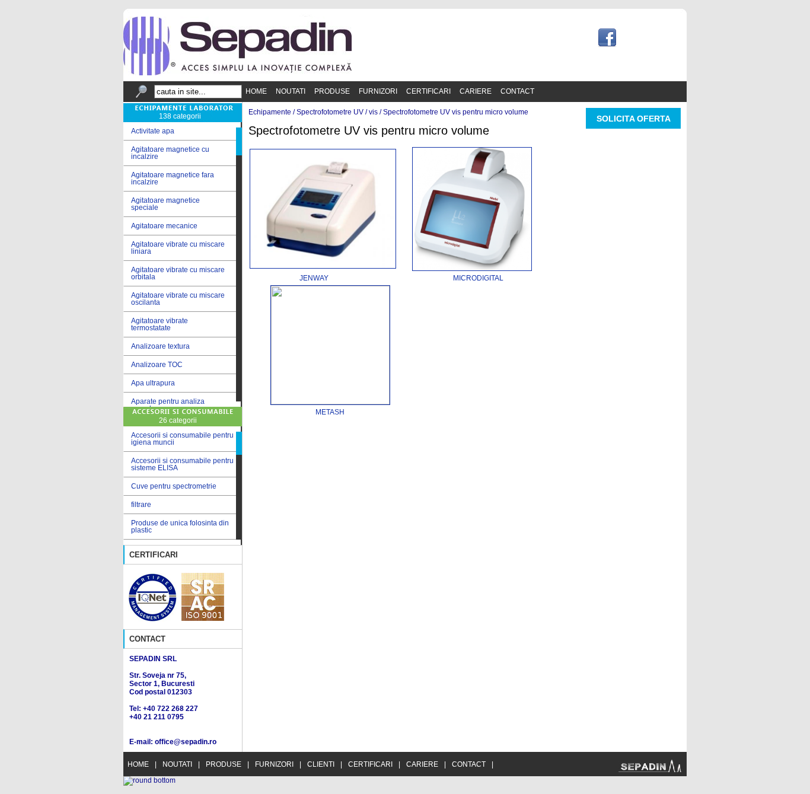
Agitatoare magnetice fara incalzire (168, 178)
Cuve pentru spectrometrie (173, 486)
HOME (256, 91)
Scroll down (239, 404)
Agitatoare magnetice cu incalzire (166, 153)
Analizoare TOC (153, 365)
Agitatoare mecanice (160, 226)
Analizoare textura (156, 346)
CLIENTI (320, 764)
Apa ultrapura (149, 383)
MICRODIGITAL (478, 278)
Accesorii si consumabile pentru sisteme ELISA (182, 464)
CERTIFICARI (428, 91)
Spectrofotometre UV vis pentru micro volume (455, 112)
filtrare (141, 504)
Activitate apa (148, 131)
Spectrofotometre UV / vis (337, 112)
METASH (330, 412)
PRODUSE (332, 91)
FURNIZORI (378, 91)
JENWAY (289, 278)
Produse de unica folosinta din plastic (180, 526)
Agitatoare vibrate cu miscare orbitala (174, 273)
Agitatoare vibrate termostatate (155, 324)
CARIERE (476, 91)
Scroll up (239, 124)
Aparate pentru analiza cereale (164, 405)
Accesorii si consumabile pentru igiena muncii (182, 439)
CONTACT (517, 91)
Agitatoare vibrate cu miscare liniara (174, 248)
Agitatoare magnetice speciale (161, 204)
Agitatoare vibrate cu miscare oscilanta (174, 299)
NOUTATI (290, 91)
